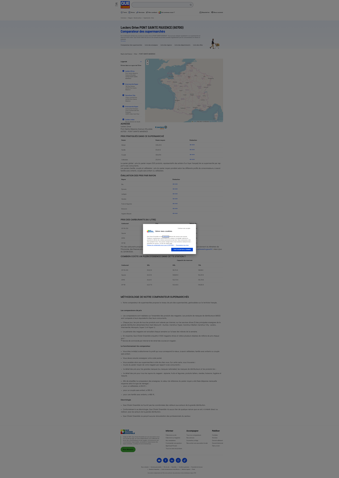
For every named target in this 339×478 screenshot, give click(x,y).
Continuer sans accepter (184, 228)
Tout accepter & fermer (182, 249)
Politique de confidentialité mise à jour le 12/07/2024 (160, 245)
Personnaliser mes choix (182, 245)
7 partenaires (165, 236)
